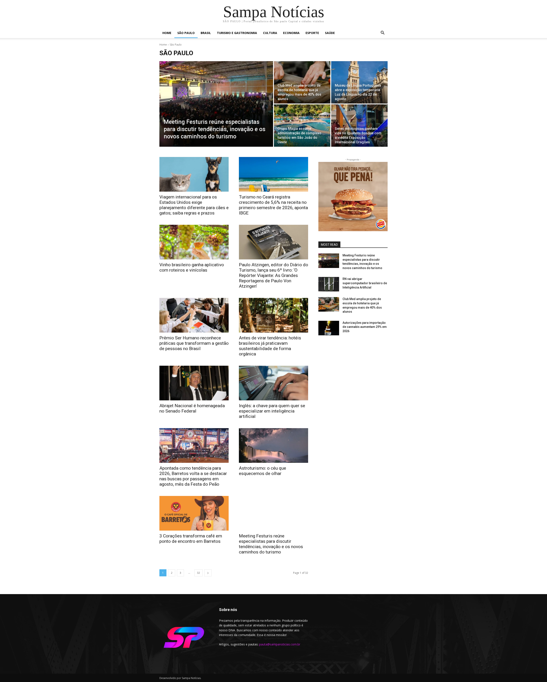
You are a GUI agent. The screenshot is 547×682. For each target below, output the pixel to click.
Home (166, 33)
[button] (382, 33)
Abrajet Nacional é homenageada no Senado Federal (192, 408)
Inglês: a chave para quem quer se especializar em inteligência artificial (272, 411)
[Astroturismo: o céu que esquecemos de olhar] (273, 445)
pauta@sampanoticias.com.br (279, 644)
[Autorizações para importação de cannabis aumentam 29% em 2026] (328, 328)
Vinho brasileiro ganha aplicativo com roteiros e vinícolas (191, 267)
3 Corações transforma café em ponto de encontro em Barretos (190, 538)
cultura (270, 33)
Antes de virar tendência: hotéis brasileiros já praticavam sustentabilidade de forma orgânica (270, 346)
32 (198, 573)
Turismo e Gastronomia (237, 33)
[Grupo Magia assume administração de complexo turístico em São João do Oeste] (302, 125)
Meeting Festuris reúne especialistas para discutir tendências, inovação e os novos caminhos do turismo (271, 544)
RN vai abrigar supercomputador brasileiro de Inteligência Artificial (365, 283)
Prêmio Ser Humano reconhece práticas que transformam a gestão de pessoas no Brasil (194, 343)
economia (291, 33)
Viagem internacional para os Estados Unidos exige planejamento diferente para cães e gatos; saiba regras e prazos (194, 205)
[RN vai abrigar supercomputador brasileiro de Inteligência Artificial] (328, 284)
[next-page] (208, 572)
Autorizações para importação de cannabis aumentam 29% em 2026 (365, 327)
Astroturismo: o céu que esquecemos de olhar (262, 471)
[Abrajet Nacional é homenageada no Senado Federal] (194, 383)
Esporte (312, 33)
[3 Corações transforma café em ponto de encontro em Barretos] (194, 513)
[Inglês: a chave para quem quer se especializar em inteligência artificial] (273, 383)
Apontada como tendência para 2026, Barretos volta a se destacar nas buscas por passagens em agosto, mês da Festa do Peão (193, 476)
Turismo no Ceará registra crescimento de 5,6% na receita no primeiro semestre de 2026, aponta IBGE (273, 205)
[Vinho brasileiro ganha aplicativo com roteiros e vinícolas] (194, 242)
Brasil (206, 33)
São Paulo (186, 33)
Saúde (330, 33)
